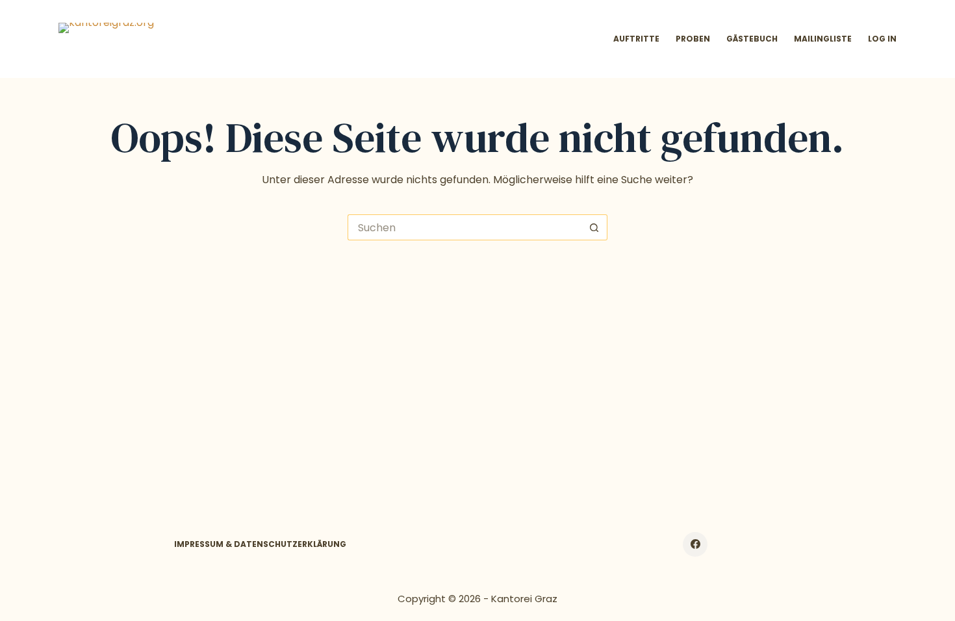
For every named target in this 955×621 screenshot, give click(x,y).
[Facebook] (695, 544)
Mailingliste (823, 38)
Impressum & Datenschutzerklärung (260, 544)
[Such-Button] (594, 227)
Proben (693, 38)
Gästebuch (752, 38)
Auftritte (636, 38)
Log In (882, 38)
